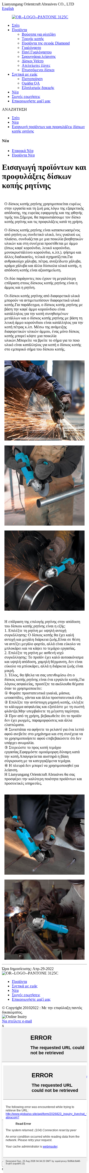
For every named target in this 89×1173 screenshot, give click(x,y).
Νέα (15, 92)
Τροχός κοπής (33, 39)
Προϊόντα (19, 30)
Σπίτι (16, 25)
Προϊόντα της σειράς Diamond (46, 43)
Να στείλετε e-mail (17, 1021)
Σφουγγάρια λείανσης (39, 56)
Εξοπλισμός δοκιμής (38, 88)
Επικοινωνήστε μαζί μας (31, 101)
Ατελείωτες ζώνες (36, 65)
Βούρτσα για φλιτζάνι (39, 34)
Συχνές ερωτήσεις (26, 96)
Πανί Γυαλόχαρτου (37, 52)
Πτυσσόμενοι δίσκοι (38, 70)
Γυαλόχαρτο (31, 47)
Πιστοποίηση (32, 79)
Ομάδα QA (31, 83)
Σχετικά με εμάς (24, 74)
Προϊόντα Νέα (23, 155)
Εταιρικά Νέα (22, 151)
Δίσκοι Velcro (33, 61)
